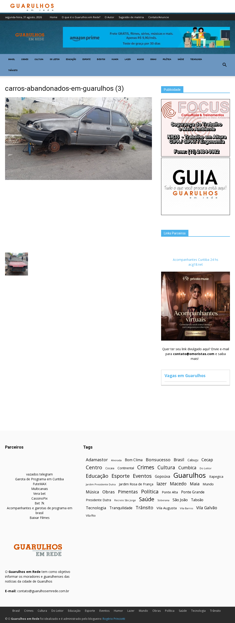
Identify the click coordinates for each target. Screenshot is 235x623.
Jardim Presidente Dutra (101, 484)
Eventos (101, 59)
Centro (94, 467)
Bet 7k (39, 503)
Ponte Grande (192, 492)
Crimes (24, 59)
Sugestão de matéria (131, 17)
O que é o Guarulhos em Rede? (81, 17)
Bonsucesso (158, 459)
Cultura (39, 59)
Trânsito (12, 70)
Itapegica (216, 476)
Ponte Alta (170, 492)
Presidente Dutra (98, 500)
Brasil (11, 59)
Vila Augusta (167, 508)
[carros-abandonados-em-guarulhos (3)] (78, 179)
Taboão (197, 500)
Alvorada (116, 460)
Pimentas (128, 491)
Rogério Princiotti (114, 619)
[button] (224, 65)
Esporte (86, 59)
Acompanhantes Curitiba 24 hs (195, 259)
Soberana (163, 500)
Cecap (207, 459)
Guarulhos (189, 475)
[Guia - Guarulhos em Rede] (195, 214)
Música (92, 491)
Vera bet (39, 493)
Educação (71, 59)
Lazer (128, 59)
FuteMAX (39, 484)
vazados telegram (39, 474)
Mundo (140, 59)
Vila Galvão (206, 507)
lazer (162, 483)
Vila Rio (91, 515)
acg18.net (195, 264)
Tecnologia (196, 59)
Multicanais (39, 488)
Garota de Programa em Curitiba (39, 479)
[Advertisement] (78, 216)
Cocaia (109, 468)
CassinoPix (39, 498)
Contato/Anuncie (158, 17)
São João (180, 499)
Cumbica (187, 467)
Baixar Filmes (40, 517)
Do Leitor (54, 59)
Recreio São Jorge (125, 500)
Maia (194, 483)
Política (167, 59)
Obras (153, 59)
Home (53, 17)
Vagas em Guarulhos (185, 375)
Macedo (178, 483)
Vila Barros (186, 508)
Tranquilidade (120, 508)
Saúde (181, 59)
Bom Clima (134, 460)
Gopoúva (162, 476)
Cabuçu (192, 460)
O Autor (109, 17)
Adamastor (97, 459)
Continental (126, 468)
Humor (115, 59)
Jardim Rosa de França (136, 484)
